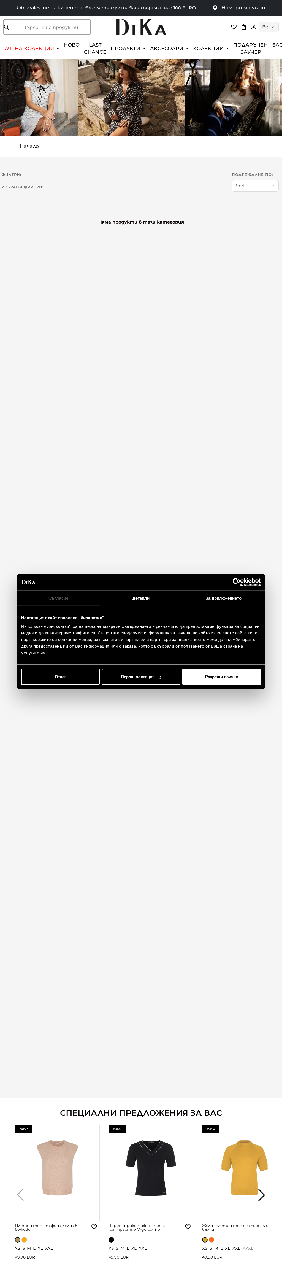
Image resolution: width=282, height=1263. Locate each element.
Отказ (60, 676)
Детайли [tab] (141, 598)
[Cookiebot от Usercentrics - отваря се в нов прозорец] (237, 582)
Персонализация (138, 676)
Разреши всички (221, 676)
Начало (29, 146)
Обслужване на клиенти (50, 8)
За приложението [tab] (224, 598)
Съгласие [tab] (58, 598)
